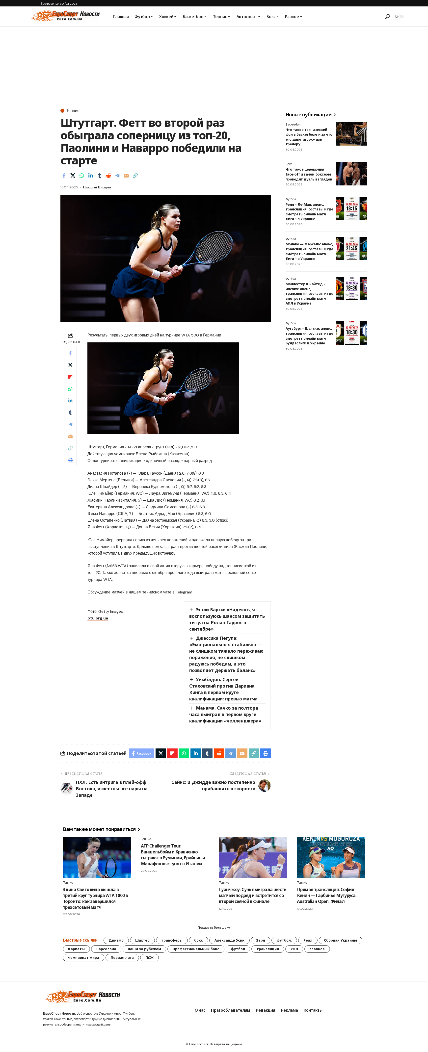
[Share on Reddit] (108, 176)
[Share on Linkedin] (90, 176)
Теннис (72, 111)
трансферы (172, 940)
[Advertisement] (214, 64)
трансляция (268, 949)
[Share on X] (72, 176)
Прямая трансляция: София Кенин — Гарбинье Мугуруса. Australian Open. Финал (327, 895)
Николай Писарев (97, 187)
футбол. (284, 940)
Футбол (291, 199)
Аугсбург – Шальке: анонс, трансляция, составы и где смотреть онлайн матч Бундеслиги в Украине (309, 336)
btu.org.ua (97, 618)
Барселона (106, 949)
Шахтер (142, 940)
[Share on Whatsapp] (81, 176)
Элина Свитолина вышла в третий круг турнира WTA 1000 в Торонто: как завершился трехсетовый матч (95, 898)
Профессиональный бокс (196, 949)
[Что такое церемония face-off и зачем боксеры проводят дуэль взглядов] (351, 173)
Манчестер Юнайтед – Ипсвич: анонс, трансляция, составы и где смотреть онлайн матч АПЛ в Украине (309, 294)
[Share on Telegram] (117, 176)
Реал (307, 940)
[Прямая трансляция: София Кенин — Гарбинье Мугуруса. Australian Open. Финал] (331, 857)
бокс (198, 940)
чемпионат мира (83, 957)
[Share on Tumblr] (99, 176)
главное (317, 949)
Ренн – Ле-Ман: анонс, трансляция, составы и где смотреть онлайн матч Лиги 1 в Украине (309, 211)
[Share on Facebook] (63, 176)
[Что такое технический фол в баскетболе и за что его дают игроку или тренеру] (351, 134)
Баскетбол (293, 125)
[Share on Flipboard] (70, 377)
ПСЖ (149, 957)
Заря (260, 940)
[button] (387, 16)
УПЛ (294, 949)
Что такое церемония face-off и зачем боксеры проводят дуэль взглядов (309, 174)
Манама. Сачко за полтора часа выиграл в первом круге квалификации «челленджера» (225, 714)
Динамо (116, 940)
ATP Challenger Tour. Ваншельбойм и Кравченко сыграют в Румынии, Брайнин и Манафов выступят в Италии (173, 854)
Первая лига (122, 957)
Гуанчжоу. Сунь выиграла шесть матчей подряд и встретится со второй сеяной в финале (252, 895)
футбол (238, 949)
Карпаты (76, 949)
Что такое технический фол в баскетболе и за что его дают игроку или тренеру (309, 137)
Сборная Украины (340, 940)
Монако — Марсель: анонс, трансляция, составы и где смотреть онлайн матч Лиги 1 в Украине (309, 251)
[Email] (126, 176)
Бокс (289, 164)
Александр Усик (229, 940)
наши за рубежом (144, 949)
